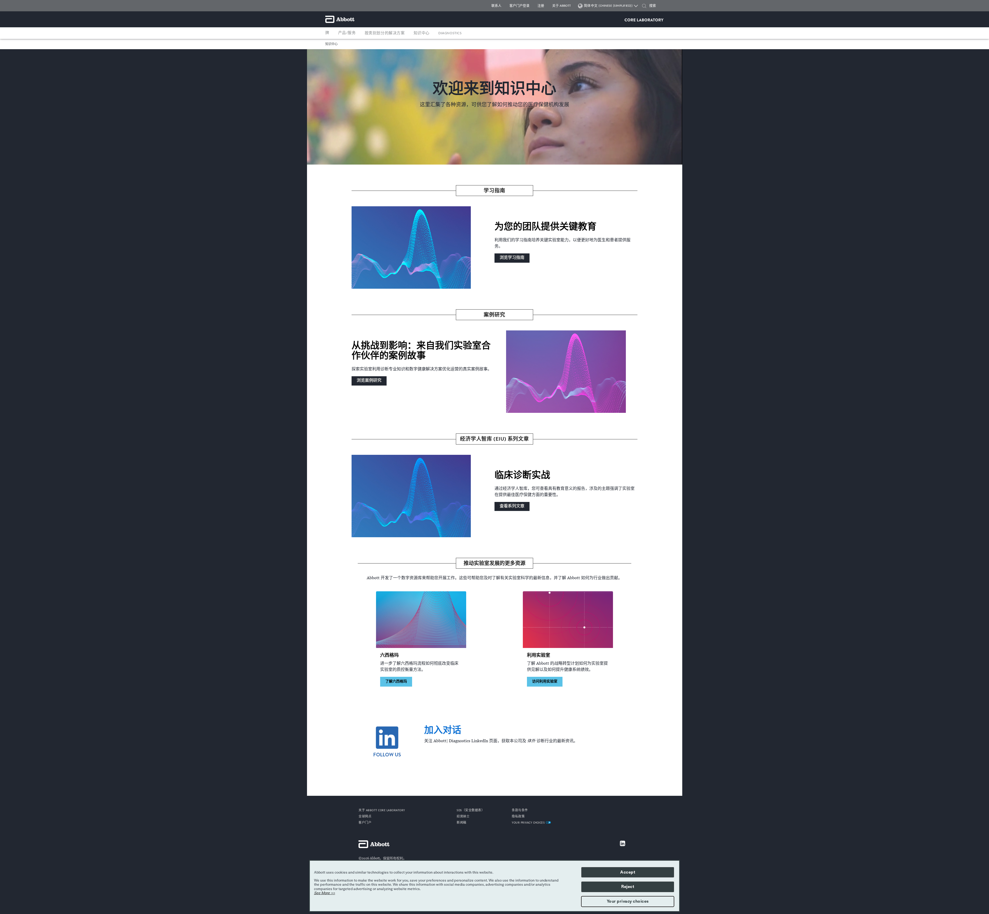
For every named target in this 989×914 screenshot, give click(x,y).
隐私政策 (518, 816)
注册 (541, 5)
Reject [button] (627, 887)
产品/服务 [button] (347, 33)
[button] (644, 6)
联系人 (496, 5)
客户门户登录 (519, 5)
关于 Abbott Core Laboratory (382, 810)
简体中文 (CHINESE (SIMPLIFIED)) (608, 5)
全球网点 (365, 816)
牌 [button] (327, 33)
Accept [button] (627, 872)
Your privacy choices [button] (628, 901)
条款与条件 (520, 810)
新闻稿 (461, 822)
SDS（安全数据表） (470, 810)
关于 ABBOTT (561, 5)
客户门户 (365, 822)
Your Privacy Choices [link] (529, 822)
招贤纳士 (463, 816)
